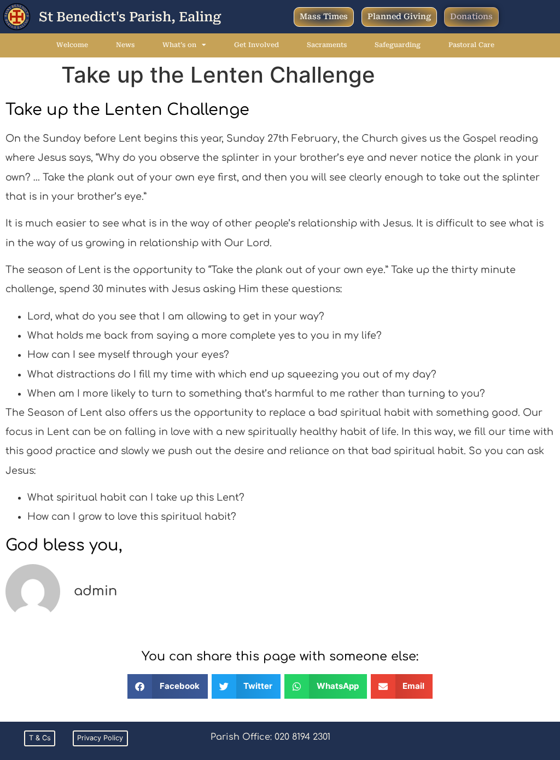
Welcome (72, 45)
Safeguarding (398, 45)
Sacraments (327, 45)
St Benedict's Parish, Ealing (130, 17)
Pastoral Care (471, 45)
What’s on (179, 45)
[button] (167, 686)
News (125, 45)
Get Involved (256, 45)
